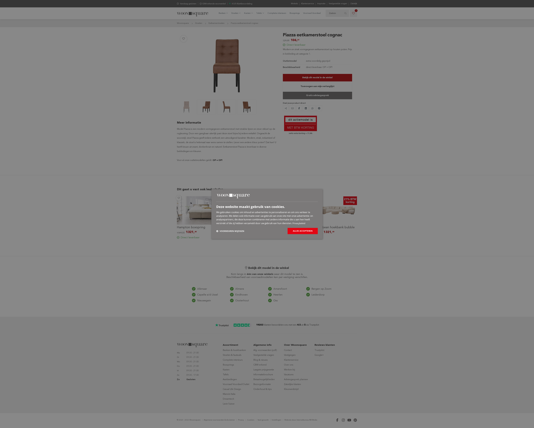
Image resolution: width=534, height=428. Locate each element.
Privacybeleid (298, 223)
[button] (230, 231)
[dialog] (267, 214)
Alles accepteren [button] (302, 231)
